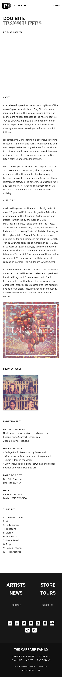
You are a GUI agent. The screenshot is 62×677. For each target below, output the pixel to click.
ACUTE (29, 660)
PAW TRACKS (43, 660)
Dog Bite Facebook (13, 479)
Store (47, 584)
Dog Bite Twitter (12, 483)
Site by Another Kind (31, 670)
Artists (16, 584)
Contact (16, 605)
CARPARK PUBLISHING (23, 656)
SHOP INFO (43, 666)
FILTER (18, 5)
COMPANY (44, 656)
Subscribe (47, 605)
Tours (48, 592)
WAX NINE (17, 660)
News (15, 592)
